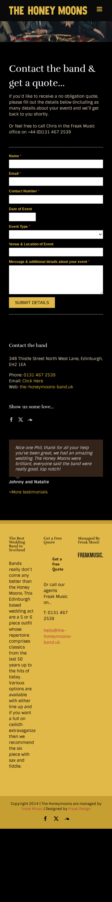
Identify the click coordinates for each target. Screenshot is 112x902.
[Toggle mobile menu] (100, 9)
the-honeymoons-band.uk (46, 387)
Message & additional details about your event (49, 262)
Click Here (32, 381)
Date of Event (20, 209)
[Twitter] (20, 419)
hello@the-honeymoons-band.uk (58, 639)
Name (15, 156)
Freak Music (32, 811)
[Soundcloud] (29, 419)
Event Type (19, 227)
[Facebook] (11, 419)
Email (15, 174)
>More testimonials (28, 494)
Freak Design (79, 811)
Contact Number (24, 191)
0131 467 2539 (40, 375)
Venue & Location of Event (31, 244)
